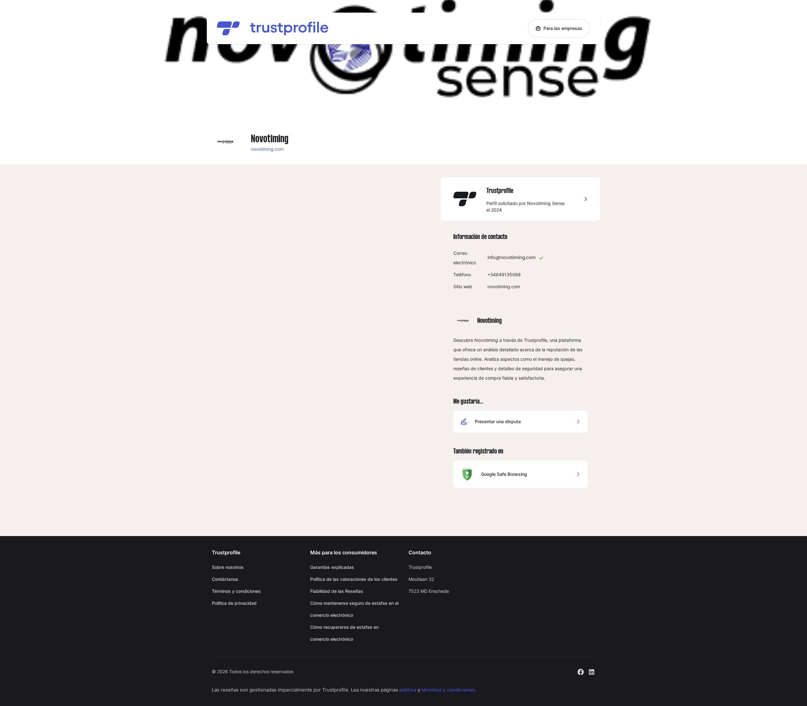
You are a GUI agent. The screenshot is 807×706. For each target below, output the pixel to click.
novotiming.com (267, 149)
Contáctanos (225, 579)
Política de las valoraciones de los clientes (354, 579)
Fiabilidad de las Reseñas (336, 591)
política (407, 690)
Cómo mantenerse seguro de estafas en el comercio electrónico (354, 609)
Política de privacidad (234, 603)
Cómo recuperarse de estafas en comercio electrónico (344, 633)
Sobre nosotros (228, 567)
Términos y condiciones (236, 591)
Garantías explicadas (332, 567)
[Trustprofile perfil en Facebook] (581, 671)
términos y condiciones (448, 690)
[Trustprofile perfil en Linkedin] (592, 671)
